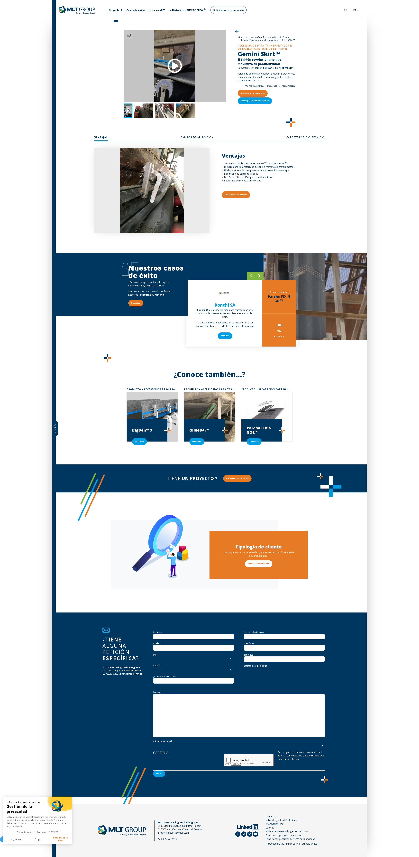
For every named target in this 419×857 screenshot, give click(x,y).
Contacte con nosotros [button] (236, 194)
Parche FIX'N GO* (279, 298)
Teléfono (249, 643)
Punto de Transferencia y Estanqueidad (259, 40)
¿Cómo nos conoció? (164, 676)
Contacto (270, 816)
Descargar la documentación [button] (255, 100)
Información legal (162, 741)
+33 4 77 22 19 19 (110, 684)
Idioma (157, 665)
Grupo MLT (115, 10)
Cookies (269, 827)
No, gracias (15, 839)
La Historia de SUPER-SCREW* (187, 9)
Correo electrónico (254, 632)
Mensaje (157, 692)
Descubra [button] (135, 303)
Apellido (157, 643)
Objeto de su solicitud (255, 665)
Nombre (157, 632)
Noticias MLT (157, 10)
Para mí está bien (60, 839)
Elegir (37, 839)
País (155, 654)
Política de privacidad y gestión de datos (286, 831)
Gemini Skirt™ (288, 40)
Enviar (159, 773)
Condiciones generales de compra (283, 835)
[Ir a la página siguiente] (259, 276)
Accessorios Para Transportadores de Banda (267, 37)
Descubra (224, 335)
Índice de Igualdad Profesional (281, 820)
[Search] (345, 10)
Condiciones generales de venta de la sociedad (290, 838)
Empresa (248, 654)
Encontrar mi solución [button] (259, 563)
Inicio (240, 37)
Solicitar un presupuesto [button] (253, 93)
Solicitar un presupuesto (228, 10)
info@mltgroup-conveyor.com (117, 679)
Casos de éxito (135, 10)
